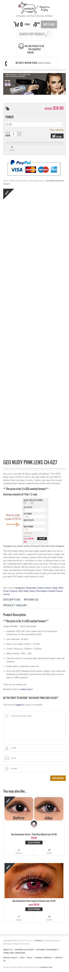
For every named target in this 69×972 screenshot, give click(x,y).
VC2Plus (38, 940)
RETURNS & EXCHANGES (47, 950)
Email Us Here (44, 62)
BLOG (29, 958)
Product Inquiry (15, 605)
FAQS (22, 958)
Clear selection (57, 130)
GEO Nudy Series (37, 181)
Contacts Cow (46, 967)
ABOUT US (7, 950)
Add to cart (57, 136)
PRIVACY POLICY (10, 958)
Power (9, 117)
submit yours (26, 689)
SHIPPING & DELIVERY (24, 950)
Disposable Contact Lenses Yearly (42, 588)
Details (19, 853)
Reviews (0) (31, 599)
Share (49, 853)
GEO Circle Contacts (19, 181)
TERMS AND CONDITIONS (14, 953)
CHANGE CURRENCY (43, 958)
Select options (34, 842)
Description (11, 599)
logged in (20, 705)
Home (6, 181)
